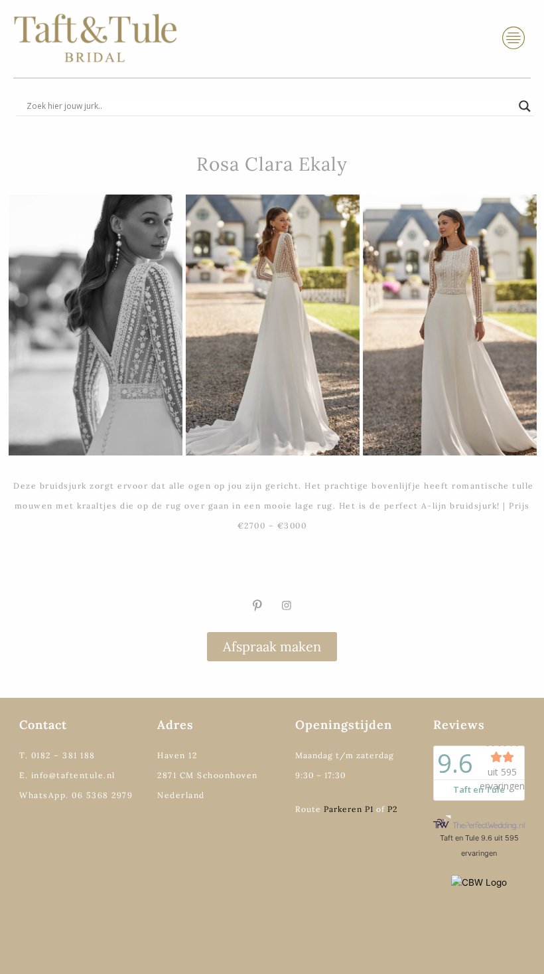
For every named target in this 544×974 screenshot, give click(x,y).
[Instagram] (287, 605)
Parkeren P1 (349, 809)
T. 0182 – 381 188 (57, 755)
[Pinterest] (257, 605)
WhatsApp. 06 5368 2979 (76, 795)
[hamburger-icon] (514, 38)
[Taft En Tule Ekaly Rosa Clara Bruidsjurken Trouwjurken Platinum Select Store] (450, 325)
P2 (392, 809)
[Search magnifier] (524, 106)
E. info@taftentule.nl (67, 775)
